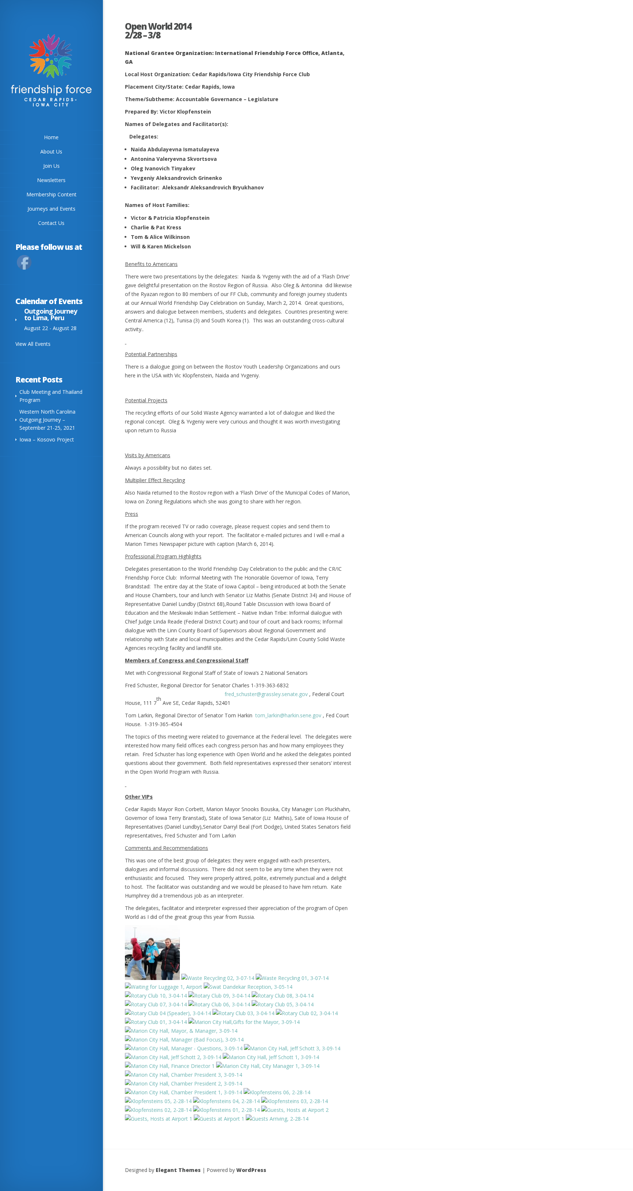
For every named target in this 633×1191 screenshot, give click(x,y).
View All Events (33, 343)
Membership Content (51, 194)
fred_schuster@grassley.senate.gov (264, 694)
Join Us (51, 165)
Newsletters (51, 180)
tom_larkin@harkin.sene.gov (288, 715)
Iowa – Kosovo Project (46, 439)
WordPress (251, 1169)
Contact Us (51, 222)
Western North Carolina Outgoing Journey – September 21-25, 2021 (47, 419)
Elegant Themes (178, 1169)
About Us (51, 151)
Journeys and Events (51, 208)
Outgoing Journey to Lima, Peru (50, 314)
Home (51, 137)
